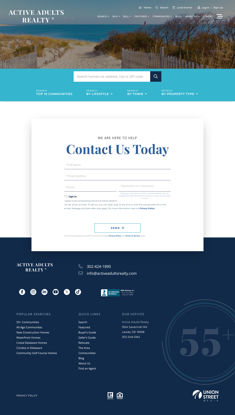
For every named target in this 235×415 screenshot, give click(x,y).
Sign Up (218, 7)
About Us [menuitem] (191, 16)
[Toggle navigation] (220, 16)
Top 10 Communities (54, 94)
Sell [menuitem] (126, 16)
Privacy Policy (147, 208)
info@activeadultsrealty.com (112, 273)
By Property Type (178, 94)
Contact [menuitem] (208, 16)
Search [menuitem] (102, 16)
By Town (135, 94)
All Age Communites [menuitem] (29, 327)
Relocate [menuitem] (83, 343)
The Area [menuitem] (84, 348)
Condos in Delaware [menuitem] (29, 348)
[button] (155, 76)
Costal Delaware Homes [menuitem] (32, 343)
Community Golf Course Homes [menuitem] (37, 353)
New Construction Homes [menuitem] (33, 332)
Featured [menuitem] (140, 16)
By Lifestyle (97, 94)
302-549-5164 (131, 337)
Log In (205, 7)
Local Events (184, 7)
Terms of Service (132, 236)
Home (147, 7)
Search (164, 7)
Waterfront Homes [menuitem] (28, 337)
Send (115, 228)
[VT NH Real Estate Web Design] (205, 395)
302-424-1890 (99, 266)
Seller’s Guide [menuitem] (87, 337)
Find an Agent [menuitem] (87, 368)
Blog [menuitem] (178, 16)
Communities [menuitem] (161, 16)
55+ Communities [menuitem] (28, 322)
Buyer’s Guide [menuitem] (87, 332)
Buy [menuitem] (115, 16)
